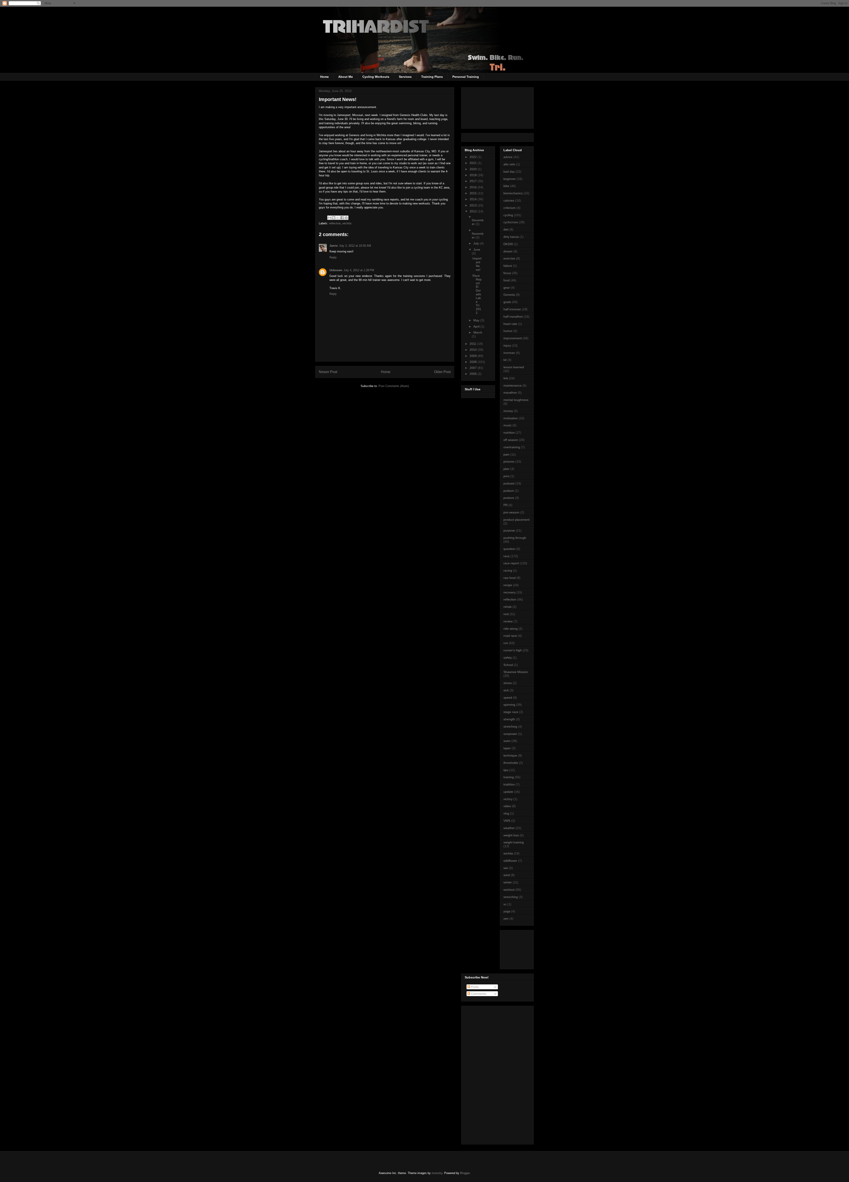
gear (506, 287)
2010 (474, 349)
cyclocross (510, 222)
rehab (507, 606)
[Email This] (329, 217)
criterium (509, 208)
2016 (474, 187)
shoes (507, 683)
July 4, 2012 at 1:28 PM (359, 270)
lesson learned (513, 367)
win (505, 868)
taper (507, 748)
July (476, 243)
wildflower (510, 860)
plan (506, 469)
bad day (509, 171)
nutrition (509, 432)
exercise (509, 258)
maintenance (512, 385)
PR (505, 505)
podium (508, 490)
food (506, 280)
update (508, 791)
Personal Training (465, 76)
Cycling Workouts (375, 76)
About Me (345, 76)
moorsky (437, 1173)
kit (505, 360)
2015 (474, 193)
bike (506, 186)
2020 (474, 169)
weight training (513, 842)
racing (507, 570)
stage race (510, 712)
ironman (509, 353)
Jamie (333, 245)
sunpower (510, 734)
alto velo (509, 164)
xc (505, 904)
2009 (474, 356)
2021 (474, 163)
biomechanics (513, 193)
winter (507, 882)
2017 (474, 181)
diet (506, 229)
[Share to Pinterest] (346, 217)
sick (506, 690)
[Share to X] (338, 217)
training (508, 777)
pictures (508, 461)
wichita (346, 223)
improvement (512, 338)
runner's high (512, 650)
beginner (509, 179)
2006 (474, 374)
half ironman (512, 309)
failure (507, 265)
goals (507, 302)
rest (506, 614)
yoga (506, 911)
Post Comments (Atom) (394, 386)
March (477, 332)
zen (506, 918)
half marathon (513, 316)
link (505, 378)
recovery (509, 592)
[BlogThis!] (333, 217)
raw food (509, 578)
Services (405, 76)
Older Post (442, 372)
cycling (508, 215)
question (509, 549)
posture (508, 497)
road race (510, 635)
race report (511, 563)
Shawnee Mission (515, 672)
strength (509, 719)
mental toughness (515, 400)
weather (509, 828)
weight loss (511, 835)
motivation (510, 418)
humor (507, 331)
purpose (509, 530)
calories (508, 200)
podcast (508, 483)
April (476, 326)
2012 (474, 211)
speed (507, 697)
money (508, 411)
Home (324, 76)
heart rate (510, 324)
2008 (474, 362)
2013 (474, 205)
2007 (474, 368)
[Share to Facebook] (342, 217)
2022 (474, 157)
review (507, 621)
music (507, 425)
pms (506, 476)
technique (510, 755)
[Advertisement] (523, 948)
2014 (474, 199)
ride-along (510, 628)
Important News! (477, 264)
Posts (474, 987)
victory (507, 799)
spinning (509, 704)
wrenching (510, 897)
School (508, 665)
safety (507, 657)
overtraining (511, 447)
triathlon (509, 784)
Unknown (335, 270)
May (476, 320)
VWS (506, 820)
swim (507, 741)
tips (505, 770)
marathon (510, 392)
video (507, 806)
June (476, 249)
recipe (507, 585)
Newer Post (328, 372)
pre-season (511, 512)
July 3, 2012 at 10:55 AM (355, 245)
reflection (335, 223)
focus (507, 273)
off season (510, 440)
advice (507, 157)
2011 (473, 343)
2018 (474, 175)
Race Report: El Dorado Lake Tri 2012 (477, 294)
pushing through (514, 538)
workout (508, 889)
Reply (333, 257)
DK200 (508, 244)
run (505, 643)
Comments (478, 993)
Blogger (465, 1173)
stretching (510, 726)
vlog (506, 813)
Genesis (509, 294)
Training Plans (432, 76)
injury (507, 345)
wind (506, 875)
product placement (516, 519)
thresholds (510, 762)
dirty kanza (511, 236)
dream (507, 251)
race (506, 556)
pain (506, 454)
